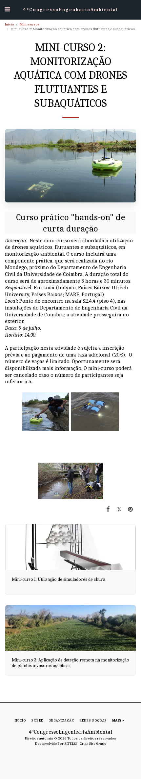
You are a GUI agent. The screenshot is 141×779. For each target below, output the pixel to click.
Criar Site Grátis (93, 743)
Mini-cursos (30, 24)
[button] (7, 9)
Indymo (67, 287)
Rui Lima (44, 287)
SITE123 (70, 743)
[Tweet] (119, 509)
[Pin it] (130, 509)
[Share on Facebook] (107, 509)
